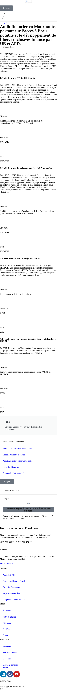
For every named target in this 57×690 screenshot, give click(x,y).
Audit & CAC (9, 575)
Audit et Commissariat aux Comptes (18, 448)
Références (7, 623)
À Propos (7, 611)
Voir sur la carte (6, 563)
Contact (6, 635)
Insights (6, 498)
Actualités (7, 646)
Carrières (6, 629)
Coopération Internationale (14, 473)
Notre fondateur (9, 617)
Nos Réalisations (10, 652)
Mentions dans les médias (10, 666)
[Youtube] (16, 674)
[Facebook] (10, 674)
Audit (5, 23)
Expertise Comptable (11, 587)
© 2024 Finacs (6, 681)
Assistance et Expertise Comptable (17, 461)
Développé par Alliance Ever (12, 686)
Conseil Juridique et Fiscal (14, 455)
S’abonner (7, 659)
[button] (28, 21)
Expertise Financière (11, 467)
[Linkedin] (3, 674)
